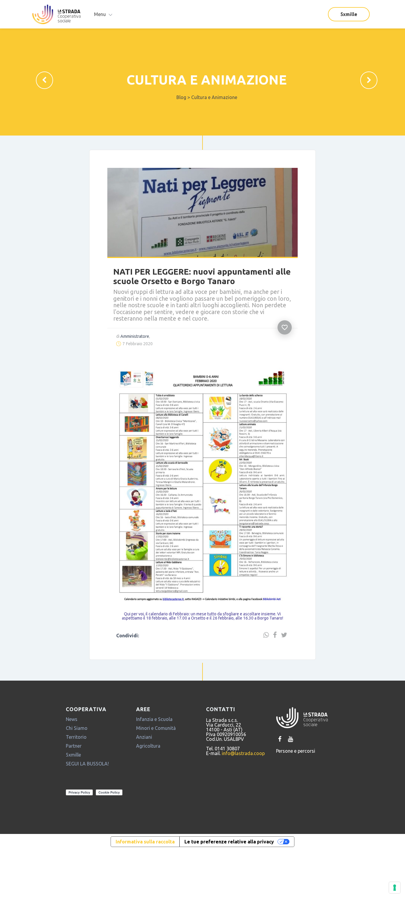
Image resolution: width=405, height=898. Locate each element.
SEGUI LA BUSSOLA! (87, 768)
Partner (74, 751)
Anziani (144, 742)
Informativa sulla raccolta (145, 846)
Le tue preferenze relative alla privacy (229, 846)
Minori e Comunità (156, 733)
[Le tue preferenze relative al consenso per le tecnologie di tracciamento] (394, 887)
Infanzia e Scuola (154, 724)
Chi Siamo (76, 733)
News (71, 724)
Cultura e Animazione (207, 79)
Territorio (76, 742)
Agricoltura (148, 751)
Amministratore (128, 330)
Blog (181, 97)
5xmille (348, 14)
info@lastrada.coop (243, 758)
